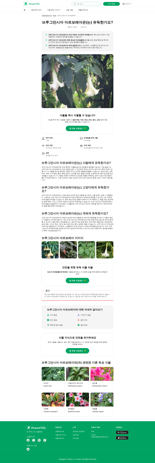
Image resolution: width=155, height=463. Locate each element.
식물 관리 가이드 (60, 435)
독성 (54, 15)
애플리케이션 (83, 10)
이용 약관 (76, 435)
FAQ (92, 431)
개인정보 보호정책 (78, 431)
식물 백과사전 (47, 15)
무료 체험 (111, 4)
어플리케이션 (59, 438)
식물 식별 (69, 10)
